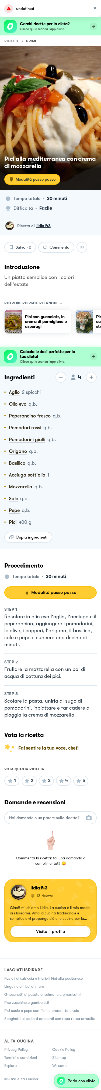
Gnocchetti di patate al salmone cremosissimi (42, 994)
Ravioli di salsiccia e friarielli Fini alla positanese (43, 978)
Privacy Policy (16, 1049)
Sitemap (59, 1057)
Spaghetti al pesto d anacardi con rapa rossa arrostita (49, 1018)
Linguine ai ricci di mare (24, 986)
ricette (11, 41)
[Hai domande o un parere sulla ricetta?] (45, 818)
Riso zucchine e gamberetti (26, 1002)
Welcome (59, 1065)
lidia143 (43, 225)
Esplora (10, 1065)
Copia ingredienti (31, 537)
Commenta (59, 247)
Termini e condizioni (20, 1057)
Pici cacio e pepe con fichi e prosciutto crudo (41, 1010)
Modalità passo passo (35, 179)
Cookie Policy (63, 1049)
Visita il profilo (50, 931)
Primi (31, 41)
